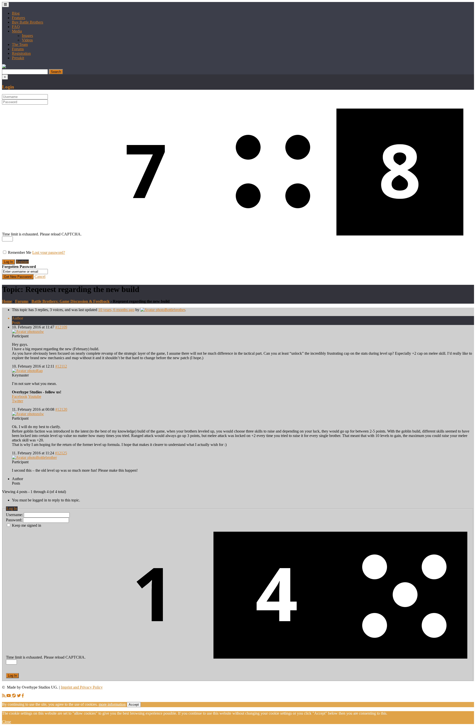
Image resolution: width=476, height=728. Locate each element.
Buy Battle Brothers (27, 22)
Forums (18, 49)
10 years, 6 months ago (116, 310)
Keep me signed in (26, 525)
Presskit (18, 58)
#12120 (61, 409)
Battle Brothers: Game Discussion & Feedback (70, 301)
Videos (27, 40)
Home (7, 301)
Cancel (39, 276)
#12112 (61, 366)
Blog (16, 13)
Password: (14, 520)
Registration (21, 53)
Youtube (34, 396)
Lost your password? (48, 252)
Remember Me (19, 252)
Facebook (19, 396)
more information (112, 704)
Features (18, 18)
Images (27, 35)
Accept (134, 704)
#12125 (61, 453)
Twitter (17, 401)
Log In (12, 675)
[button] (4, 67)
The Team (20, 44)
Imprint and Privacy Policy (82, 687)
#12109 (61, 327)
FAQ (16, 27)
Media (17, 31)
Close (6, 722)
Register (22, 262)
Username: (15, 515)
